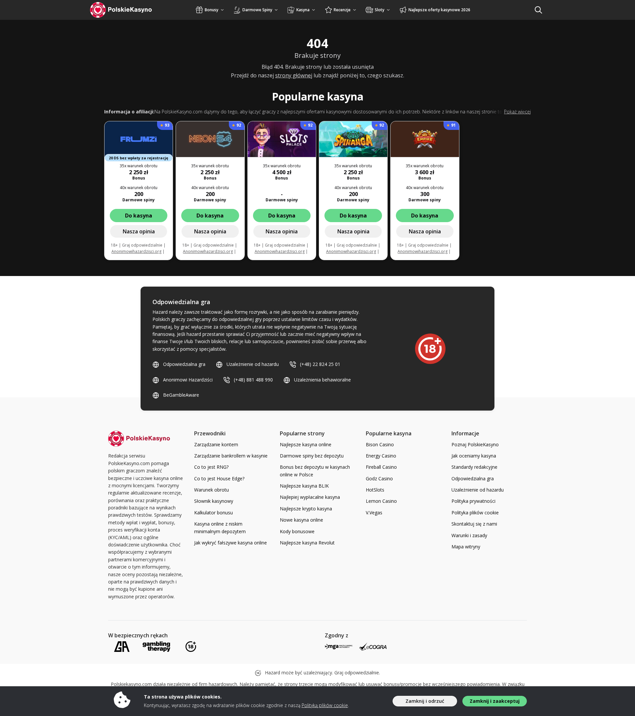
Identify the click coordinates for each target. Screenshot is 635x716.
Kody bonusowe (297, 531)
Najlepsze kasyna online (305, 444)
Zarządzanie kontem (216, 444)
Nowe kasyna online (301, 520)
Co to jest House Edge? (219, 478)
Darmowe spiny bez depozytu (312, 456)
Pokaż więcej (517, 111)
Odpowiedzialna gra (184, 364)
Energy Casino (381, 456)
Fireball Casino (381, 467)
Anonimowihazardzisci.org (136, 251)
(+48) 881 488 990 (253, 380)
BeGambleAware (181, 395)
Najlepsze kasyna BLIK (304, 486)
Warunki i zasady (469, 535)
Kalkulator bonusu (213, 512)
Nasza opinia (139, 231)
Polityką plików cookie (325, 705)
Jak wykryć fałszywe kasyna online (230, 542)
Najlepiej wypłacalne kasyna (310, 497)
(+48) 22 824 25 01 (320, 364)
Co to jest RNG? (211, 467)
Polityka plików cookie (475, 512)
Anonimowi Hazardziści (188, 380)
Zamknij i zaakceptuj (495, 701)
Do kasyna (138, 215)
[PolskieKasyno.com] (127, 10)
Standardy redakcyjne (474, 467)
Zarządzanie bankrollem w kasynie (231, 456)
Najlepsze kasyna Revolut (307, 542)
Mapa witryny (465, 546)
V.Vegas (374, 512)
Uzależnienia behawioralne (322, 380)
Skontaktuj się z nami (474, 524)
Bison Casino (380, 444)
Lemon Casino (381, 501)
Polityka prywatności (473, 501)
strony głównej (293, 75)
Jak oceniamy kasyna (473, 456)
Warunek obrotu (211, 490)
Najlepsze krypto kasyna (306, 508)
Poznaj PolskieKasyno (475, 444)
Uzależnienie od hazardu (253, 364)
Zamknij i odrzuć (424, 701)
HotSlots (375, 490)
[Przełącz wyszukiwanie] (538, 10)
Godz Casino (379, 478)
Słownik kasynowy (213, 501)
